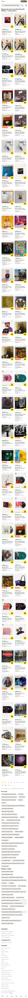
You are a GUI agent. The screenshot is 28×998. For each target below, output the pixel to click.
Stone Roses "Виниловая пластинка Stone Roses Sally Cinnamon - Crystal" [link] (20, 668)
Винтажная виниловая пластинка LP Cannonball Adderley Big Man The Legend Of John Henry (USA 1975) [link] (20, 314)
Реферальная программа (6, 942)
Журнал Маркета (5, 988)
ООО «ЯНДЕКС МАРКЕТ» (10, 991)
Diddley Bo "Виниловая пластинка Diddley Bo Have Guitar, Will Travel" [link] (20, 108)
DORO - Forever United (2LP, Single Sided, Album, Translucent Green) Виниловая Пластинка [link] (20, 567)
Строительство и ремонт (6, 976)
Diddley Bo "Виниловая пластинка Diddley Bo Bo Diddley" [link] (20, 57)
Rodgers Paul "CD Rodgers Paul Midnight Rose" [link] (6, 747)
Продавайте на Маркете (6, 933)
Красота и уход (4, 963)
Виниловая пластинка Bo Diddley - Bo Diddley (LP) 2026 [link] (7, 56)
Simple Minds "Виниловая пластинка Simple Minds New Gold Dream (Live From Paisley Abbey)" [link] (20, 772)
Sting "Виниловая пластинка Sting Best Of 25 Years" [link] (7, 443)
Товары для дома (5, 959)
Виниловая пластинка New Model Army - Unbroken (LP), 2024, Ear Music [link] (20, 492)
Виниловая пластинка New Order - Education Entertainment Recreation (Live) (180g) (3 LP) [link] (7, 81)
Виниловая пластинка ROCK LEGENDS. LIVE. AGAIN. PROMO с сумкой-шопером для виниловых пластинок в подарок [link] (20, 593)
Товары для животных (6, 974)
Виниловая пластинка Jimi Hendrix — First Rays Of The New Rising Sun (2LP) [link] (20, 234)
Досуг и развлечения (5, 948)
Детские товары (4, 978)
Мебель (2, 949)
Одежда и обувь (4, 957)
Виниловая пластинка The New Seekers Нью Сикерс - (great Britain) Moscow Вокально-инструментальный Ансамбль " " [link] (7, 314)
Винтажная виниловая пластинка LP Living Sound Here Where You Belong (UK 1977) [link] (20, 747)
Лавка (11, 996)
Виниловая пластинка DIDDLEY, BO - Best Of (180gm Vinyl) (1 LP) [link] (6, 32)
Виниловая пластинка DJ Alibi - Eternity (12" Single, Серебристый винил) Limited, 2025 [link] (7, 542)
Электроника (4, 955)
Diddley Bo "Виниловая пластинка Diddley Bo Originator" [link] (7, 158)
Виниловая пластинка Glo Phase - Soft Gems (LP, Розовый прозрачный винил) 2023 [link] (7, 643)
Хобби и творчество (5, 964)
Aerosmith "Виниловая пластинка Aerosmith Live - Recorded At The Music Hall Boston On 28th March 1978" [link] (20, 443)
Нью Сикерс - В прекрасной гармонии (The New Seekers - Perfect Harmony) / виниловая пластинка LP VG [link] (20, 467)
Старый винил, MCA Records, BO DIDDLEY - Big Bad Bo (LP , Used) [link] (7, 260)
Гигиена (3, 953)
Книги (2, 968)
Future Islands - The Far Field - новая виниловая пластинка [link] (7, 492)
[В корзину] (12, 26)
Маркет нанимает (5, 986)
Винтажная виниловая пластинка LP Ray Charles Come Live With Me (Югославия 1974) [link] (7, 183)
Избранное (16, 996)
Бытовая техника (5, 951)
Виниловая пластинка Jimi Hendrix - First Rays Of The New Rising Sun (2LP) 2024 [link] (20, 517)
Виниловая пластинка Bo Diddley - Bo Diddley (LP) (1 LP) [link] (20, 32)
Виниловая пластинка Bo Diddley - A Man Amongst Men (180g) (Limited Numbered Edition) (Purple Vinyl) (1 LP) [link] (20, 183)
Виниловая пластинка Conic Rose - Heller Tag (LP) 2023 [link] (7, 619)
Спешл (7, 996)
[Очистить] (22, 5)
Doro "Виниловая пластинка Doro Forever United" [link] (20, 390)
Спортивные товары (5, 972)
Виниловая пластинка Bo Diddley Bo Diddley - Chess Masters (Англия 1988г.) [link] (20, 415)
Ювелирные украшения (6, 979)
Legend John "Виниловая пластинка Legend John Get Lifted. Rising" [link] (20, 340)
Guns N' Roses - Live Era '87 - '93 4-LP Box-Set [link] (20, 643)
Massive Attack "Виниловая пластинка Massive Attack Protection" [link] (7, 568)
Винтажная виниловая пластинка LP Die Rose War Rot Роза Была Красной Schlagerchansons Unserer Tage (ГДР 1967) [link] (7, 133)
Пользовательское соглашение (7, 982)
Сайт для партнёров (5, 937)
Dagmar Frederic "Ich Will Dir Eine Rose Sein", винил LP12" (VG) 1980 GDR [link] (7, 234)
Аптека (2, 961)
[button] (26, 5)
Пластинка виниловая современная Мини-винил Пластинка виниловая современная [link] (20, 619)
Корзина (21, 996)
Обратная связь (4, 984)
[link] (9, 794)
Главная (2, 996)
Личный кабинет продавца (7, 931)
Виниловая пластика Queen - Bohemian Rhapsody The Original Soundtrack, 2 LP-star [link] (6, 340)
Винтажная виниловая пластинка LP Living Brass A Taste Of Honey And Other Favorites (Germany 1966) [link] (20, 364)
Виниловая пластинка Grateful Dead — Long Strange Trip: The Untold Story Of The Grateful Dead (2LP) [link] (7, 287)
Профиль (25, 996)
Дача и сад (3, 966)
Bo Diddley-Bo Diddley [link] (6, 208)
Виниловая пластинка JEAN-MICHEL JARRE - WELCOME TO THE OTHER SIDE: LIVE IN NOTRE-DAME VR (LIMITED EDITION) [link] (7, 467)
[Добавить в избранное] (12, 13)
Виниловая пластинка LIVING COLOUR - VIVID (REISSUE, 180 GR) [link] (7, 772)
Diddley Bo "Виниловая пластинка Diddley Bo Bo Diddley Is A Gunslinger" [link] (20, 287)
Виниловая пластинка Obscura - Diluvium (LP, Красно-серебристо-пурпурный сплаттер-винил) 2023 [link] (7, 415)
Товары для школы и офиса (7, 970)
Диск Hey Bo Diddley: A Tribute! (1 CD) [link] (7, 108)
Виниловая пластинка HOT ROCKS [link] (6, 668)
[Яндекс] (11, 993)
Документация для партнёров (7, 935)
